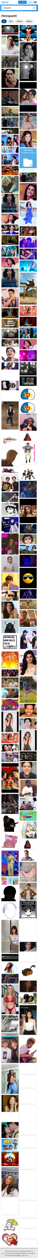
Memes (29, 21)
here (26, 1255)
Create (23, 2)
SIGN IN (30, 2)
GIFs (10, 21)
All (4, 21)
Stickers (19, 21)
